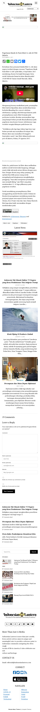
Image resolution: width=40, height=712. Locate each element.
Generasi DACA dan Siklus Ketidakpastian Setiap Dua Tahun (24, 573)
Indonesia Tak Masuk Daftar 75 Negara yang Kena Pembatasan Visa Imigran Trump (20, 508)
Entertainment (7, 219)
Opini (23, 694)
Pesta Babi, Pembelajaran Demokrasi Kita (19, 534)
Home (5, 690)
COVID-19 (7, 692)
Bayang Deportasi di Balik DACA (24, 595)
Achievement (15, 216)
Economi (6, 694)
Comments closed (8, 517)
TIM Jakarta (24, 223)
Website (4, 469)
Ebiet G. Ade (6, 223)
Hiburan (24, 690)
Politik (5, 697)
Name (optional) (6, 456)
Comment (4, 433)
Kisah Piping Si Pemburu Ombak (20, 334)
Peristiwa (24, 699)
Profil (23, 697)
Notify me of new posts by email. (11, 486)
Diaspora (23, 216)
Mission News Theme (14, 709)
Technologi (7, 699)
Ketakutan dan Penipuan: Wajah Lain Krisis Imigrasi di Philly (25, 584)
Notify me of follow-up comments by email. (13, 479)
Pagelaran (15, 223)
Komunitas (25, 692)
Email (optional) (6, 462)
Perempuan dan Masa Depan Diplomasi (18, 521)
